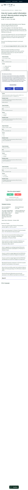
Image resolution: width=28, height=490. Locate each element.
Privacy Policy (11, 200)
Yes (10, 194)
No (17, 194)
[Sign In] (14, 5)
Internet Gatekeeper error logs (19, 208)
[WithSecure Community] (8, 5)
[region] (14, 81)
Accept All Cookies (18, 88)
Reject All (9, 88)
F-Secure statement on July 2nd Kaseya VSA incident (20, 212)
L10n (3, 19)
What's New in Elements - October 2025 (10, 220)
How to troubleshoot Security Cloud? (6, 208)
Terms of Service (19, 200)
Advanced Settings (13, 84)
